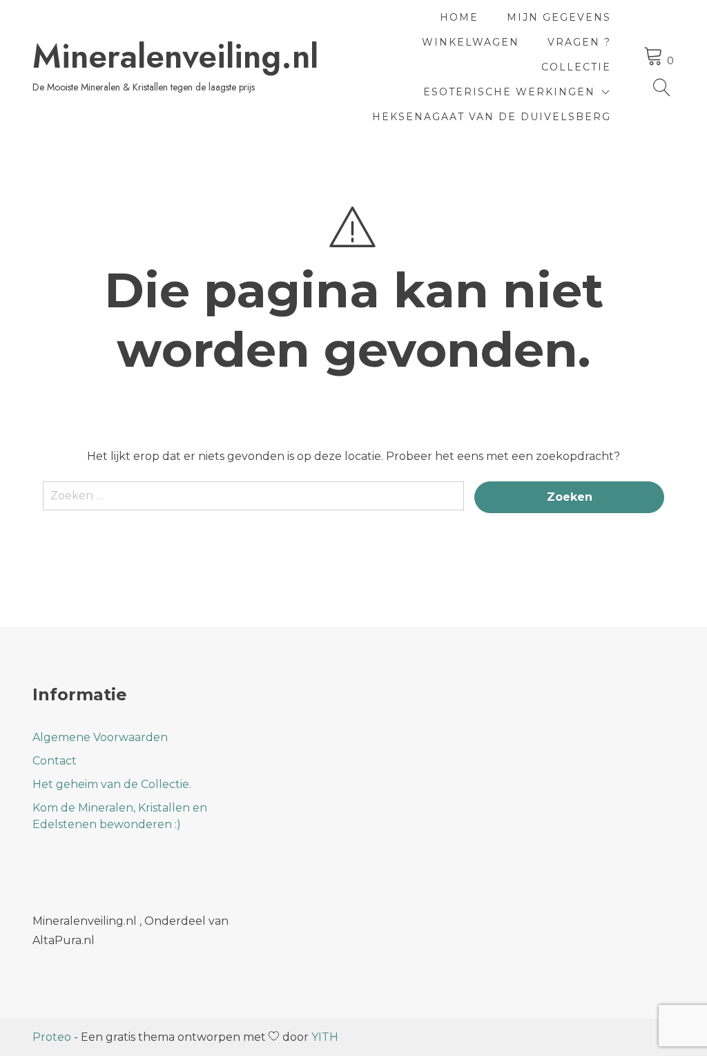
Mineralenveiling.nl (175, 56)
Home (459, 17)
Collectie (576, 67)
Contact (54, 760)
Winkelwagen (470, 42)
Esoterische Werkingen (509, 92)
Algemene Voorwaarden (100, 737)
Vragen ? (579, 42)
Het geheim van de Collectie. (111, 784)
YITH (324, 1037)
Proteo (51, 1037)
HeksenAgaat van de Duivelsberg (491, 117)
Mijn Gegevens (559, 17)
